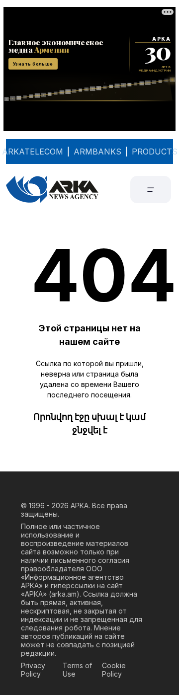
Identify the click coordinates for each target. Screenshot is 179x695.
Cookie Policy (114, 669)
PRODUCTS (155, 151)
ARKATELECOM (32, 151)
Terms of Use (77, 669)
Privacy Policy (33, 669)
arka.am (64, 594)
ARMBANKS (97, 151)
